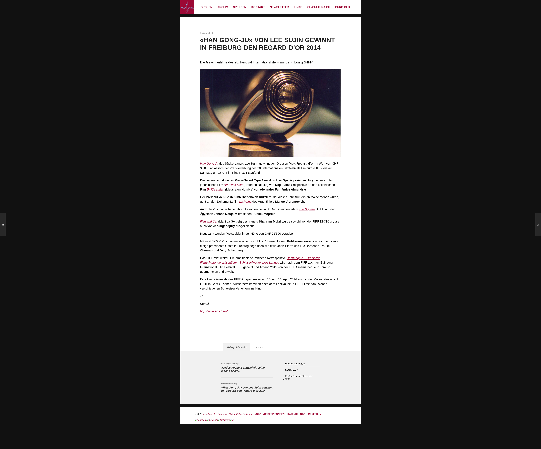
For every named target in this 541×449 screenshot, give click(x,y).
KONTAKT (258, 7)
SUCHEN (206, 7)
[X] (232, 420)
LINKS (298, 7)
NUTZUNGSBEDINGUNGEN (270, 414)
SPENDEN (239, 7)
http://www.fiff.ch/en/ (214, 311)
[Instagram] (224, 420)
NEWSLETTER (279, 7)
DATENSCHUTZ (296, 414)
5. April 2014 (291, 369)
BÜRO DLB (342, 7)
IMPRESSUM (314, 414)
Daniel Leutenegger (295, 363)
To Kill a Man (215, 189)
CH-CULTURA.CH (318, 7)
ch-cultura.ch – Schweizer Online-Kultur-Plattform (227, 414)
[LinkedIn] (212, 420)
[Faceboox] (201, 420)
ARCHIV (222, 7)
